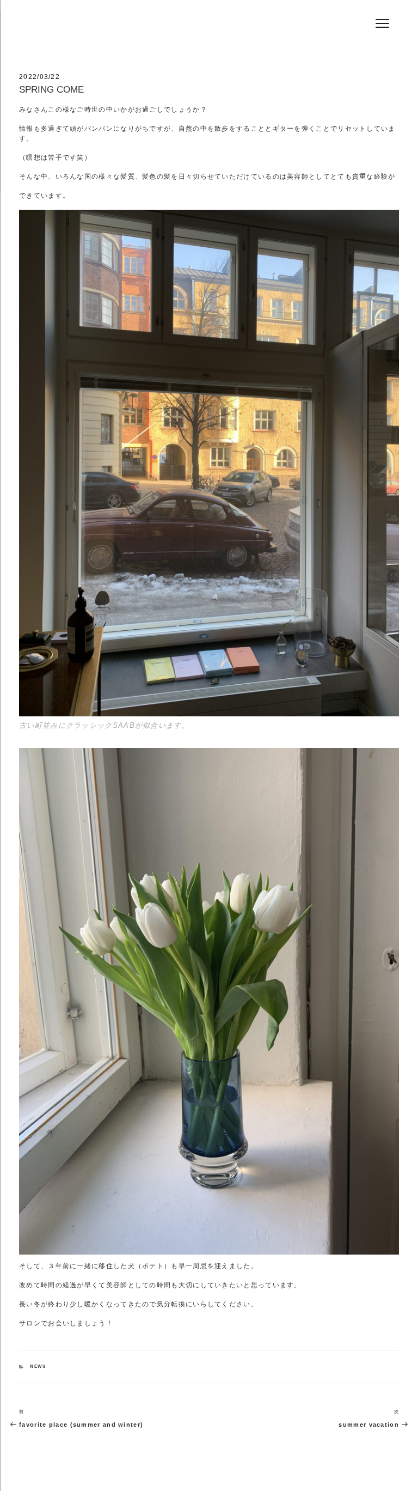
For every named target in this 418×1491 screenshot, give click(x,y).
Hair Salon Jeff (87, 28)
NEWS (38, 1366)
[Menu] (382, 23)
